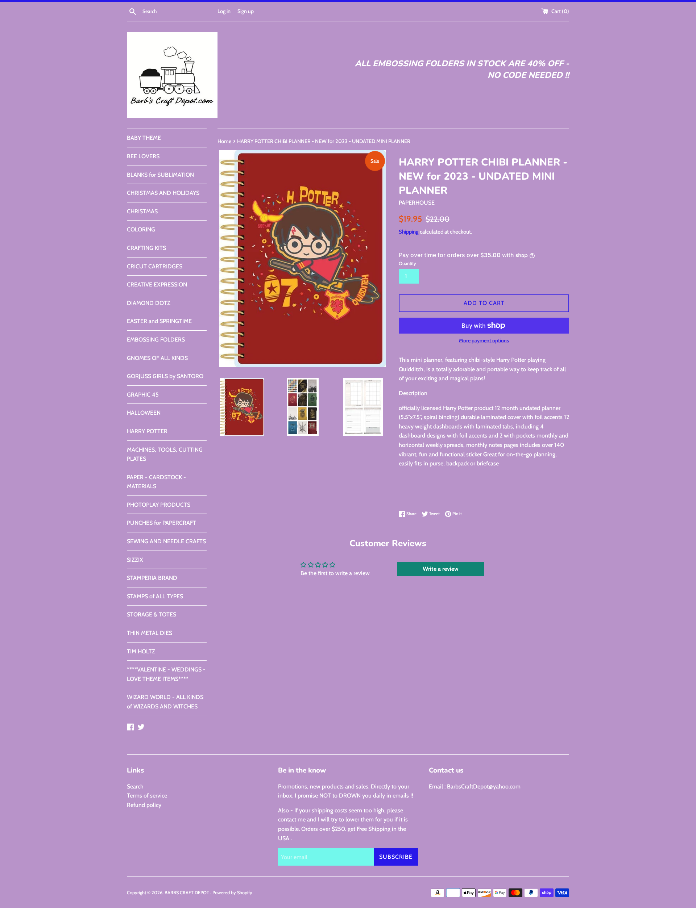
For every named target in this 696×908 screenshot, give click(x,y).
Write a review (441, 568)
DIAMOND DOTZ (148, 303)
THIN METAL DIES (149, 632)
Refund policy (144, 805)
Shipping (409, 232)
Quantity (407, 263)
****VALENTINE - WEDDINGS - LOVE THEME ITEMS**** (166, 674)
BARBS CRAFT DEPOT (187, 892)
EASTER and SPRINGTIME (159, 321)
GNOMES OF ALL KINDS (157, 358)
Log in (224, 11)
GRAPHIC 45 (143, 394)
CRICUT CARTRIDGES (154, 266)
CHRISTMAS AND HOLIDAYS (163, 192)
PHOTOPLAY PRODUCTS (158, 504)
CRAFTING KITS (146, 247)
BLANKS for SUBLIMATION (160, 174)
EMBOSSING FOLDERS (156, 339)
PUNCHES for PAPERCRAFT (161, 522)
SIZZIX (135, 559)
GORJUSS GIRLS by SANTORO (165, 376)
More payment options (484, 340)
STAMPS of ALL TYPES (155, 596)
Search (135, 786)
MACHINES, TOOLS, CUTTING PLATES (165, 454)
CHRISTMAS (142, 211)
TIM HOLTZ (141, 651)
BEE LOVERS (143, 156)
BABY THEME (144, 137)
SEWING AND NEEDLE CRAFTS (166, 541)
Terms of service (147, 795)
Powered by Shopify (232, 892)
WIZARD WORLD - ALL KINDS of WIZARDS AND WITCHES (165, 702)
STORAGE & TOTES (151, 614)
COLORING (141, 229)
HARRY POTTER (147, 431)
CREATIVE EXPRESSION (157, 284)
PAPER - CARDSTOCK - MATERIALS (156, 482)
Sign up (245, 11)
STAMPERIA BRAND (152, 577)
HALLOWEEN (144, 412)
